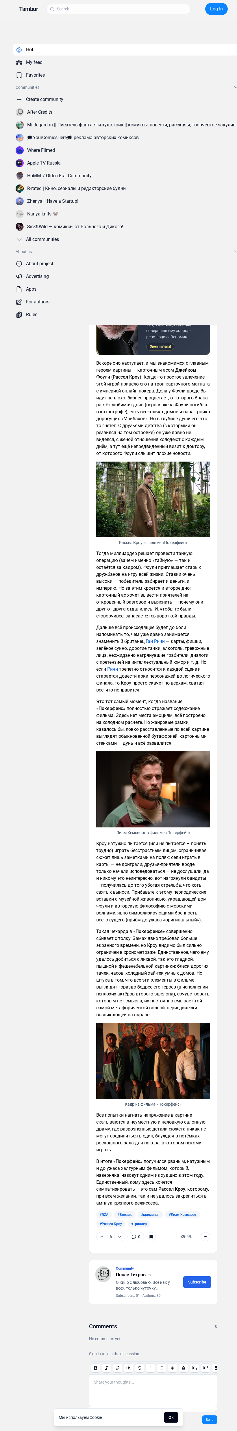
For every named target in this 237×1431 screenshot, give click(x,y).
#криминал (150, 1215)
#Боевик (125, 1215)
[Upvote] (102, 1237)
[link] (135, 1236)
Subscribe (197, 1282)
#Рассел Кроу (111, 1224)
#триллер (139, 1224)
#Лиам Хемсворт (183, 1215)
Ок (171, 1417)
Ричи (112, 669)
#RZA (104, 1215)
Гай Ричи (155, 641)
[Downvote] (119, 1237)
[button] (28, 9)
